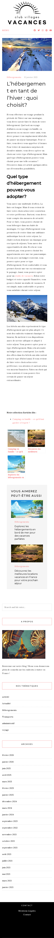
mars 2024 (7, 808)
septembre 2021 (9, 847)
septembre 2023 (10, 821)
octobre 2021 (8, 841)
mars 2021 (7, 880)
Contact (27, 914)
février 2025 (8, 788)
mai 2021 (6, 874)
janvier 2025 (8, 795)
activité (5, 697)
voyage (5, 730)
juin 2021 (6, 867)
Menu (5, 30)
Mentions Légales (27, 911)
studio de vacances (24, 276)
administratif (8, 723)
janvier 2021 (7, 887)
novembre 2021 (9, 834)
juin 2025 (6, 768)
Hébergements (14, 77)
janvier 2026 (8, 762)
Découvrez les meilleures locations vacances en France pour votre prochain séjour (26, 577)
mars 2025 (7, 781)
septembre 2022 (10, 827)
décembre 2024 (9, 801)
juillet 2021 (7, 860)
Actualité (6, 703)
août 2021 (6, 854)
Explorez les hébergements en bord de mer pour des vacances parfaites (25, 532)
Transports (7, 716)
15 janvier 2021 (30, 77)
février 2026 (8, 755)
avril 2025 (6, 775)
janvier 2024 (8, 814)
